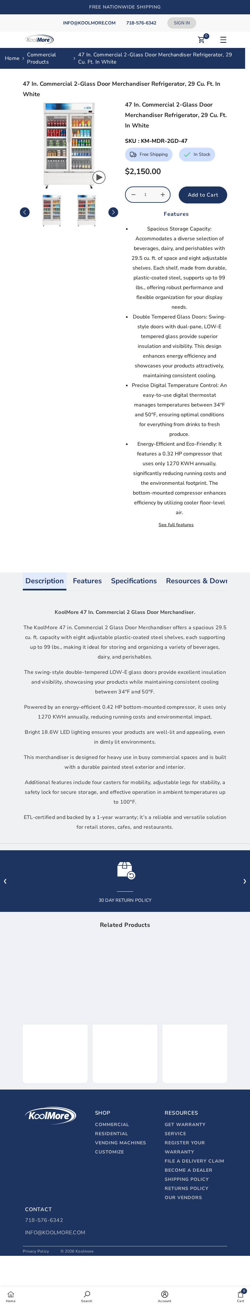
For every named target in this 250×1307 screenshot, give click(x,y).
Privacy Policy (36, 1251)
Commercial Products (41, 58)
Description (44, 581)
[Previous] (25, 212)
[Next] (113, 212)
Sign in (182, 23)
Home (12, 58)
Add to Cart (203, 195)
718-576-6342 (44, 1220)
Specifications (134, 581)
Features (87, 581)
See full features (176, 525)
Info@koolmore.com (55, 1232)
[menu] (222, 40)
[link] (55, 1046)
